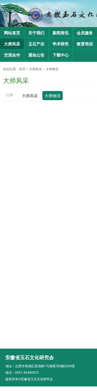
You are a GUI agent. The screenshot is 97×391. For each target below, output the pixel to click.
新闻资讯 (61, 33)
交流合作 (12, 55)
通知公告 (36, 55)
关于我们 (36, 33)
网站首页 (12, 33)
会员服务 (85, 33)
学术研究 (61, 44)
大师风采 (12, 44)
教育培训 (85, 44)
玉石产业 (36, 44)
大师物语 (52, 68)
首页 (22, 68)
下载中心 (61, 55)
